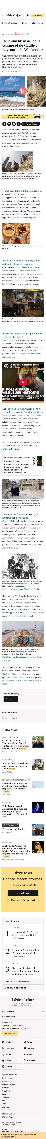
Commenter (10, 699)
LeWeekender (9, 718)
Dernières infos (11, 23)
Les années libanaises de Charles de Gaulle (20, 589)
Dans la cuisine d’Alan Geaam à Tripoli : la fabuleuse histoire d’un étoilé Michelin (22, 410)
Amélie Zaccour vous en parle (23, 217)
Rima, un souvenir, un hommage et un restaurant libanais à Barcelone (21, 262)
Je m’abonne (23, 893)
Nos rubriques (8, 1011)
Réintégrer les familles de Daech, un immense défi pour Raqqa (20, 516)
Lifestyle (6, 34)
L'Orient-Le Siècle (10, 448)
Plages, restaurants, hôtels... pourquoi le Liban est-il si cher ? (22, 335)
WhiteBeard (18, 1131)
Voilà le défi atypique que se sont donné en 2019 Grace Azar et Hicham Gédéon (21, 680)
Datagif (11, 1129)
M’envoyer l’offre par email (23, 900)
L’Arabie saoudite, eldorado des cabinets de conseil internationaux (22, 192)
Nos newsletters (8, 1017)
